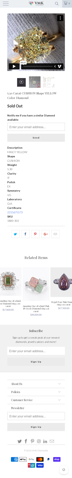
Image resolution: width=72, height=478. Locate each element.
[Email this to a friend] (55, 234)
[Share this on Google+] (45, 234)
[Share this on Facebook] (25, 234)
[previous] (11, 42)
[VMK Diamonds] (36, 4)
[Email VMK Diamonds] (52, 441)
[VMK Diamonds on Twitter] (19, 441)
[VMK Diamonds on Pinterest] (33, 441)
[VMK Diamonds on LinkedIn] (45, 441)
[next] (61, 42)
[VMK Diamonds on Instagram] (39, 441)
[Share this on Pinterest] (35, 234)
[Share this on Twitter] (15, 234)
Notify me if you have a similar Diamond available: (31, 117)
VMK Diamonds (40, 450)
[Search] (57, 3)
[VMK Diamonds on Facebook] (26, 441)
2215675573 (15, 212)
